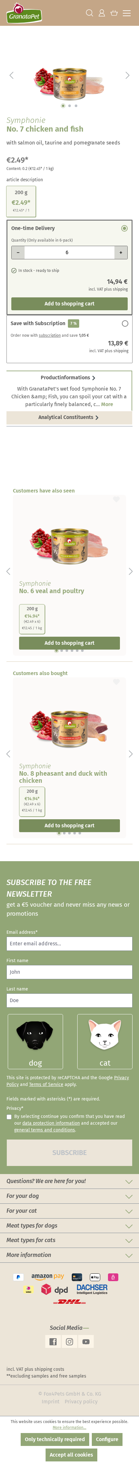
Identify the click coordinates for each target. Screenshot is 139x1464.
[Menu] (127, 13)
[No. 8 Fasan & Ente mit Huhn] (69, 718)
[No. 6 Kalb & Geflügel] (69, 536)
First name (17, 960)
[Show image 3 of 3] (76, 106)
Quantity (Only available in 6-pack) (42, 240)
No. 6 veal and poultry (51, 590)
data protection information (51, 1123)
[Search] (89, 13)
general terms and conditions (44, 1130)
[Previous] (11, 75)
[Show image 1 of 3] (63, 106)
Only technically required (55, 1439)
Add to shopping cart (69, 304)
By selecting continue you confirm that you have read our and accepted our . (69, 1123)
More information (28, 1255)
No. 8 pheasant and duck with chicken (63, 777)
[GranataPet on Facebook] (53, 1341)
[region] (69, 75)
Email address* (21, 932)
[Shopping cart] (114, 13)
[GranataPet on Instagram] (69, 1341)
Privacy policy (81, 1402)
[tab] (69, 391)
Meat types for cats (30, 1240)
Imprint (50, 1402)
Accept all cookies (71, 1455)
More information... (69, 1427)
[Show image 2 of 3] (69, 106)
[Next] (128, 75)
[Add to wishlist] (116, 498)
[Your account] (101, 13)
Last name (17, 989)
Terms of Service (46, 1084)
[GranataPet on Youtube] (86, 1341)
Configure (107, 1439)
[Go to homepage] (24, 13)
